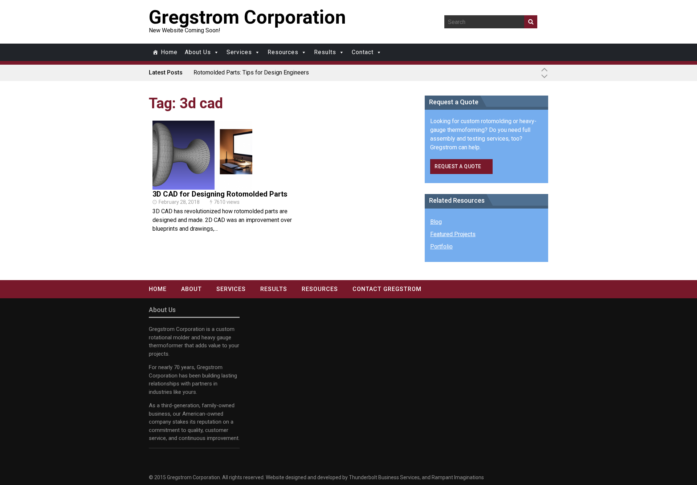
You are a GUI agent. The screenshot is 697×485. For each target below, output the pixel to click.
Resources (283, 52)
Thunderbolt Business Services (384, 477)
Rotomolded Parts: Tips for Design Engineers (251, 72)
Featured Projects (453, 234)
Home (169, 52)
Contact (363, 52)
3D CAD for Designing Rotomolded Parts (220, 194)
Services (239, 52)
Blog (436, 221)
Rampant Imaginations (458, 477)
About (191, 289)
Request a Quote (458, 166)
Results (325, 52)
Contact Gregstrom (386, 289)
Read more (202, 163)
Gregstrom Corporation (247, 17)
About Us (198, 52)
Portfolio (441, 246)
